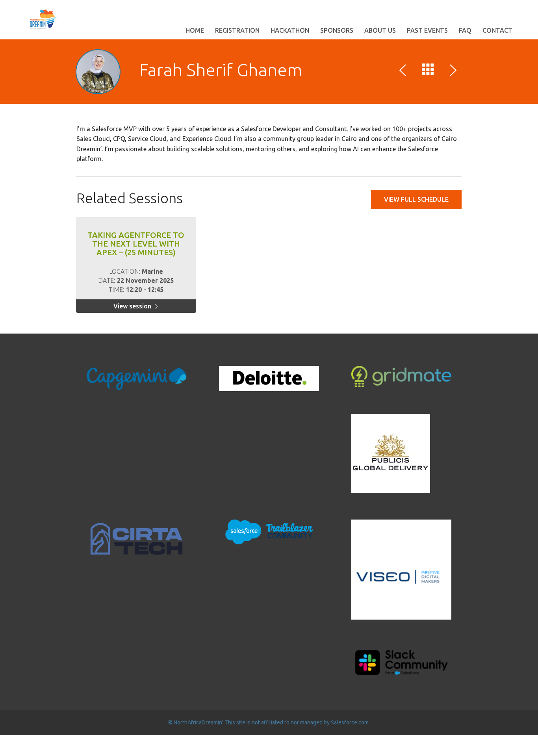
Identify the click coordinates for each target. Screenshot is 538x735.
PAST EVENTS (427, 30)
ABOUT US (380, 30)
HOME (195, 30)
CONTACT (497, 30)
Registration (237, 30)
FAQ (465, 30)
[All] (428, 71)
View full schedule (416, 199)
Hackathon (290, 30)
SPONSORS (336, 30)
